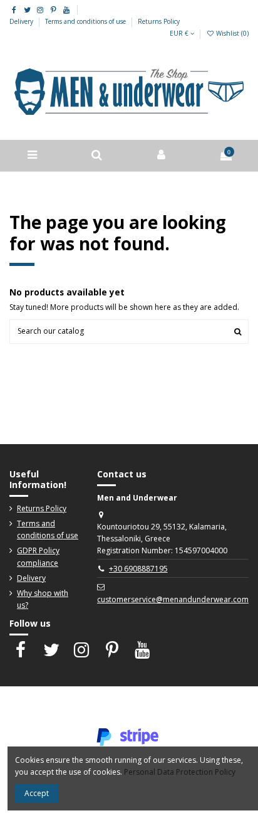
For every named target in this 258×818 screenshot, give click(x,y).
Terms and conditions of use (86, 21)
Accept (36, 793)
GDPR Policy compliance (38, 556)
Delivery (22, 21)
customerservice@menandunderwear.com (173, 599)
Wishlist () (231, 33)
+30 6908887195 (138, 568)
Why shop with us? (42, 599)
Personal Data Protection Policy (179, 772)
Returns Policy (159, 21)
